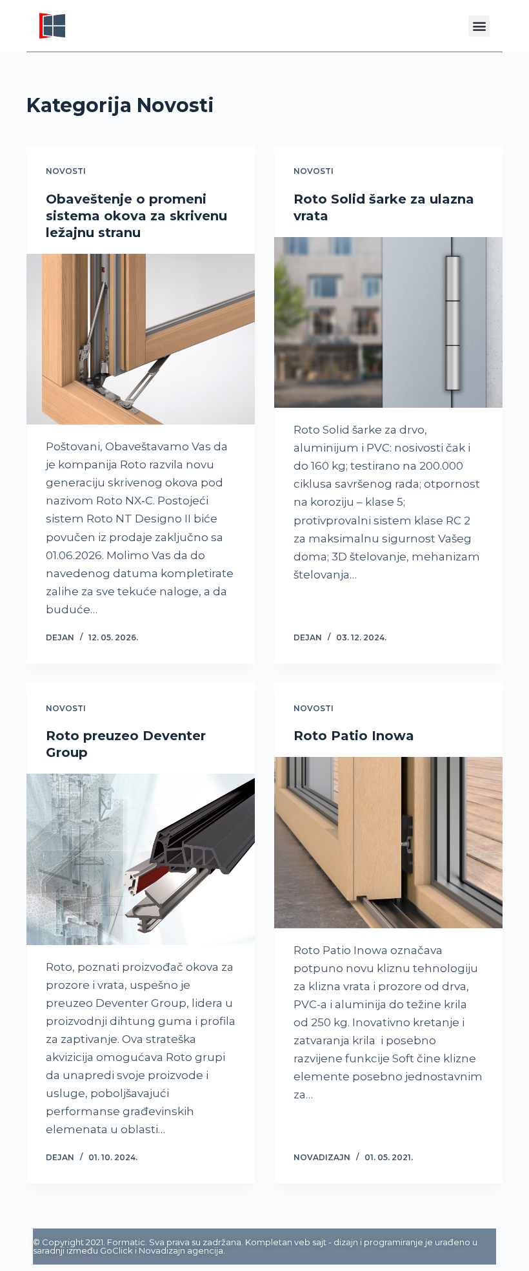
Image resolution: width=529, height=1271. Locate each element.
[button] (479, 26)
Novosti (66, 171)
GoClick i (119, 1250)
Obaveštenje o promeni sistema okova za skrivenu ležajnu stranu (136, 215)
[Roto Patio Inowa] (388, 842)
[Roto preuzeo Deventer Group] (140, 859)
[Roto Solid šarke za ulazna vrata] (388, 322)
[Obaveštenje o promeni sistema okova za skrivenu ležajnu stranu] (140, 339)
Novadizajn (162, 1250)
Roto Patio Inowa (354, 735)
